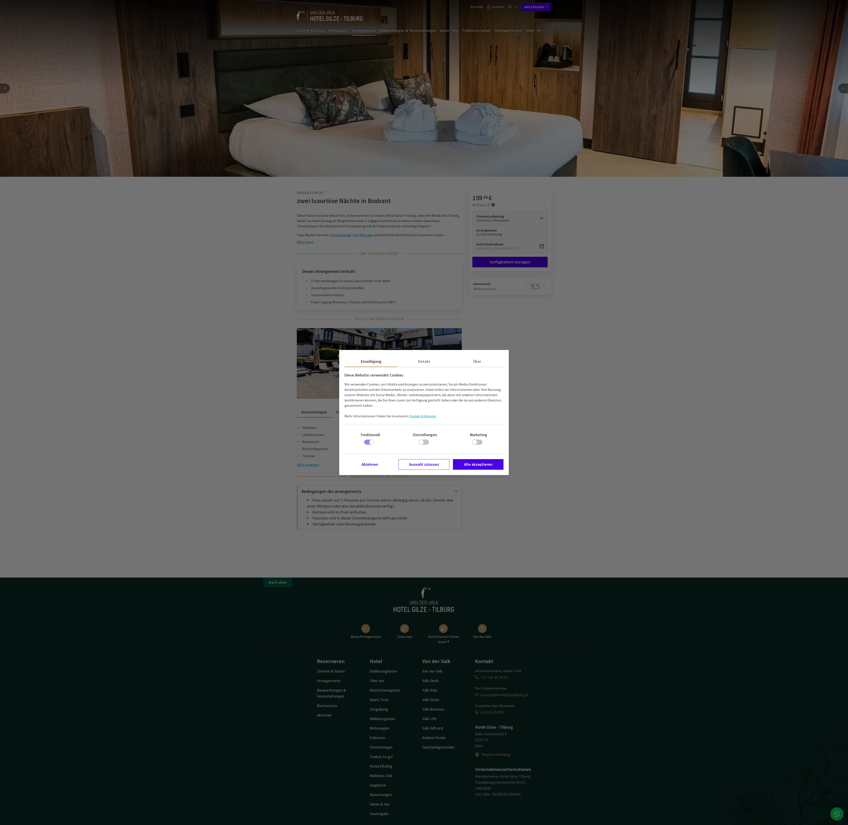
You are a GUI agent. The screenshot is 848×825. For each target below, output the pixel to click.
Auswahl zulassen (424, 464)
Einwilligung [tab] (371, 361)
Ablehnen (370, 464)
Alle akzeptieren (478, 464)
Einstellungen (425, 434)
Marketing (478, 434)
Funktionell (370, 434)
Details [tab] (424, 361)
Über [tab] (477, 361)
